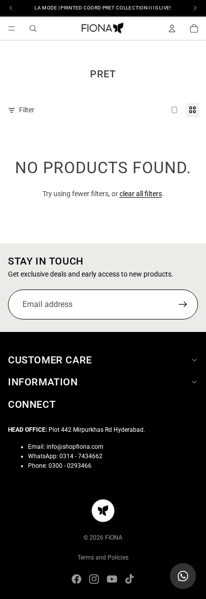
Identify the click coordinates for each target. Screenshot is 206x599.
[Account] (172, 28)
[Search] (33, 28)
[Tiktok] (130, 579)
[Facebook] (76, 579)
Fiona (113, 537)
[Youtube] (112, 579)
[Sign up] (183, 304)
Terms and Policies (103, 557)
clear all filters (141, 194)
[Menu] (11, 28)
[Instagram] (94, 579)
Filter (26, 110)
